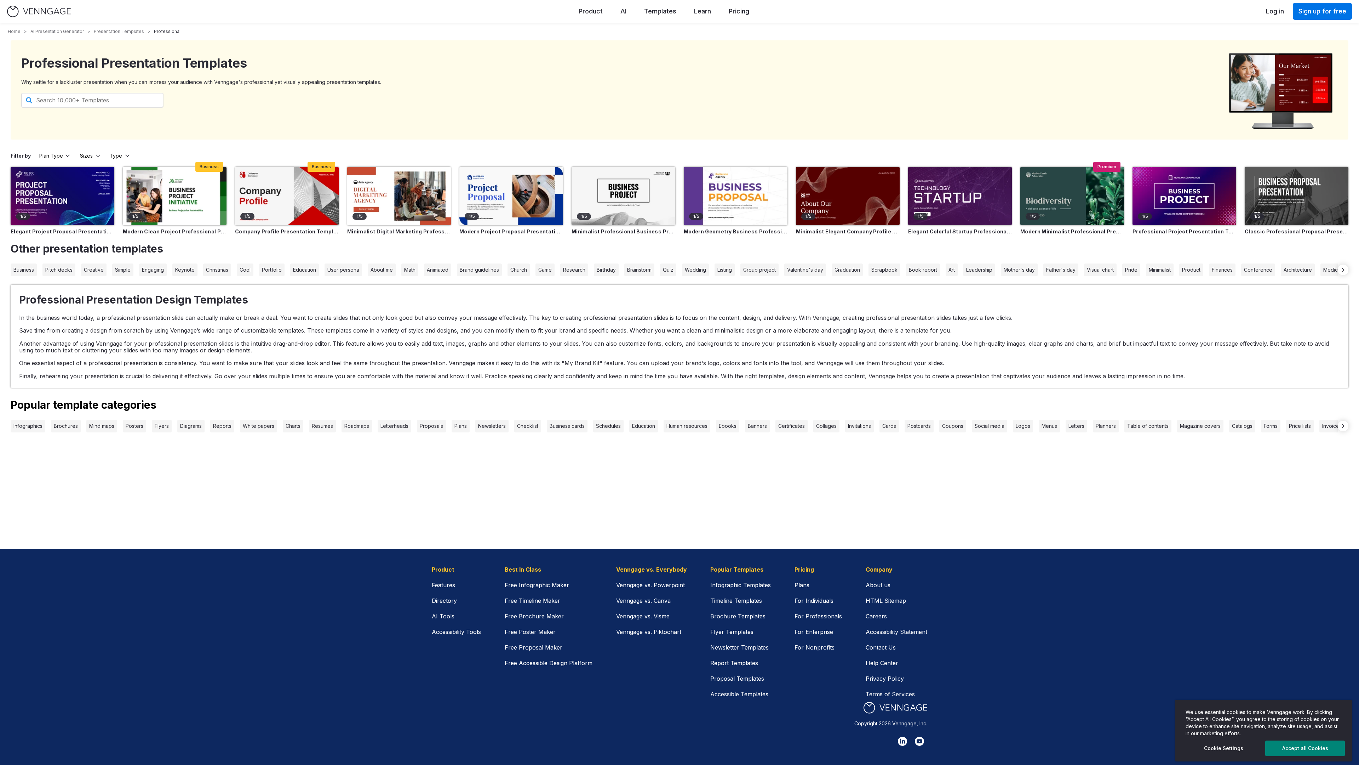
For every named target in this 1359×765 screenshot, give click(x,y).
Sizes (86, 156)
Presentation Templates (119, 31)
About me (382, 270)
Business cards (567, 426)
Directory (444, 600)
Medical (1332, 270)
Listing (724, 270)
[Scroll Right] (1343, 270)
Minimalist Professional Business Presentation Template (623, 231)
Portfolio (272, 270)
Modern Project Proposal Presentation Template (511, 231)
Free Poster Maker (530, 631)
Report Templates (734, 663)
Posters (134, 426)
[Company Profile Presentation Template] (287, 196)
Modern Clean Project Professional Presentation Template (174, 231)
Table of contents (1148, 426)
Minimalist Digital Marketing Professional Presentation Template (399, 231)
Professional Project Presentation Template (1184, 231)
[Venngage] (895, 708)
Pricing (739, 11)
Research (574, 270)
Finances (1222, 270)
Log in (1275, 11)
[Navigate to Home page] (39, 11)
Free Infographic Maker (537, 585)
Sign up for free (1322, 11)
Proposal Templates (737, 678)
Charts (293, 426)
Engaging (153, 270)
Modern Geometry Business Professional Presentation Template (735, 231)
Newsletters (492, 426)
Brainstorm (639, 270)
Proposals (431, 426)
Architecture (1298, 270)
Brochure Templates (737, 616)
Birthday (606, 270)
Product (591, 11)
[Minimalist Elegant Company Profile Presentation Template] (848, 196)
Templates (660, 11)
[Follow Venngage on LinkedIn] (902, 741)
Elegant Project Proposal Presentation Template (62, 231)
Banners (757, 426)
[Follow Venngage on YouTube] (919, 741)
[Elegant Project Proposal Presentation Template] (62, 196)
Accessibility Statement (896, 631)
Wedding (695, 270)
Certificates (791, 426)
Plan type (51, 156)
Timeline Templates (736, 600)
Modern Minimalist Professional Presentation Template (1072, 231)
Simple (123, 270)
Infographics (27, 426)
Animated (437, 270)
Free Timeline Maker (532, 600)
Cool (245, 270)
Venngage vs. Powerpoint (650, 585)
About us (878, 585)
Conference (1258, 270)
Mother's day (1019, 270)
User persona (343, 270)
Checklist (527, 426)
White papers (258, 426)
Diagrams (191, 426)
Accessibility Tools (456, 631)
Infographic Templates (740, 585)
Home (14, 31)
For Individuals (814, 600)
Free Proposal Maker (533, 647)
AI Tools (443, 616)
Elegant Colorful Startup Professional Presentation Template (960, 231)
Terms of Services (890, 694)
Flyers (162, 426)
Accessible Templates (739, 694)
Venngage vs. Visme (643, 616)
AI (623, 11)
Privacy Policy (885, 678)
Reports (222, 426)
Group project (759, 270)
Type (116, 156)
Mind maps (101, 426)
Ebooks (727, 426)
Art (951, 270)
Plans (460, 426)
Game (545, 270)
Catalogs (1242, 426)
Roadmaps (356, 426)
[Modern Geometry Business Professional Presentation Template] (735, 196)
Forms (1271, 426)
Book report (923, 270)
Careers (876, 616)
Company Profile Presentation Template (287, 231)
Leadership (979, 270)
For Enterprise (814, 631)
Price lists (1300, 426)
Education (304, 270)
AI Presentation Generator (57, 31)
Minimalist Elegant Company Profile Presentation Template (848, 231)
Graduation (847, 270)
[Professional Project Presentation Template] (1184, 196)
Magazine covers (1200, 426)
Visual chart (1100, 270)
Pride (1131, 270)
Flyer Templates (731, 631)
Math (409, 270)
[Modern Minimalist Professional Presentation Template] (1072, 196)
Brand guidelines (479, 270)
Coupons (952, 426)
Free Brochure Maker (534, 616)
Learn (702, 11)
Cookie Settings (1223, 748)
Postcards (919, 426)
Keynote (185, 270)
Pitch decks (59, 270)
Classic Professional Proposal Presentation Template (1296, 231)
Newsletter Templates (739, 647)
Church (518, 270)
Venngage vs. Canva (643, 600)
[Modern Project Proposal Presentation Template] (511, 196)
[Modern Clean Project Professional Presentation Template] (174, 196)
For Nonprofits (815, 647)
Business (23, 270)
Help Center (882, 663)
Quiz (668, 270)
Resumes (322, 426)
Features (443, 585)
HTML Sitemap (886, 600)
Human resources (686, 426)
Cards (889, 426)
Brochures (66, 426)
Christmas (217, 270)
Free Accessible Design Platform (548, 663)
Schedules (608, 426)
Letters (1076, 426)
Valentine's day (805, 270)
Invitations (859, 426)
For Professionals (818, 616)
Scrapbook (884, 270)
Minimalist (1160, 270)
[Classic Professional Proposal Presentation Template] (1296, 196)
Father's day (1061, 270)
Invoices (1332, 426)
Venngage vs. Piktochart (648, 631)
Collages (826, 426)
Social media (989, 426)
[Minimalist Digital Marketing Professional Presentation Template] (399, 196)
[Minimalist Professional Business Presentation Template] (623, 196)
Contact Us (881, 647)
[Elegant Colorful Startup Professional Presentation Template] (960, 196)
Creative (94, 270)
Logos (1023, 426)
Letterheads (394, 426)
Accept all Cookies (1305, 748)
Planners (1106, 426)
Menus (1049, 426)
